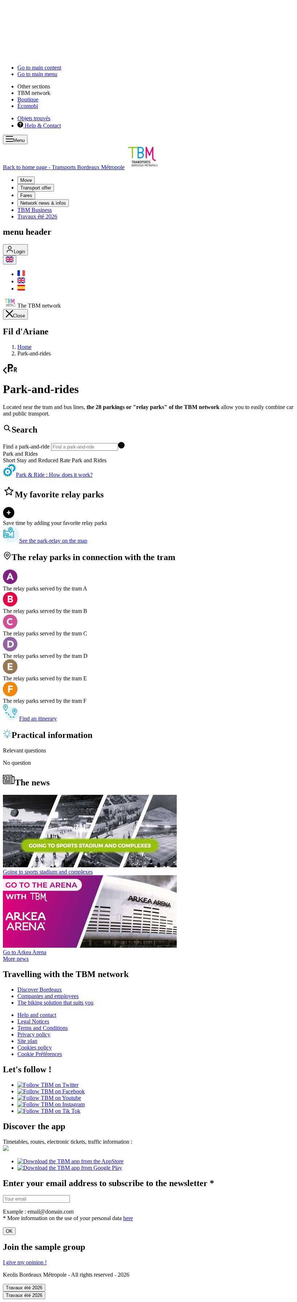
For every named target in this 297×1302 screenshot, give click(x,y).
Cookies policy (34, 1047)
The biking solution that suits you (55, 1003)
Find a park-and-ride (27, 446)
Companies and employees (48, 996)
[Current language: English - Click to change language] (9, 259)
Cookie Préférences (39, 1054)
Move (26, 180)
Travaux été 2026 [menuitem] (37, 216)
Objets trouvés (33, 118)
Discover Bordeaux (39, 989)
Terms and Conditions (42, 1028)
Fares (26, 195)
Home (24, 347)
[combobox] (148, 446)
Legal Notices (33, 1021)
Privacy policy (33, 1034)
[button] (121, 446)
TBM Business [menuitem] (34, 210)
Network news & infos (43, 203)
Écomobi (27, 106)
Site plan (27, 1041)
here (128, 1218)
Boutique (27, 99)
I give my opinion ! (25, 1262)
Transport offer (35, 188)
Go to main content (39, 67)
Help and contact (36, 1015)
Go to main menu (37, 74)
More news (16, 959)
